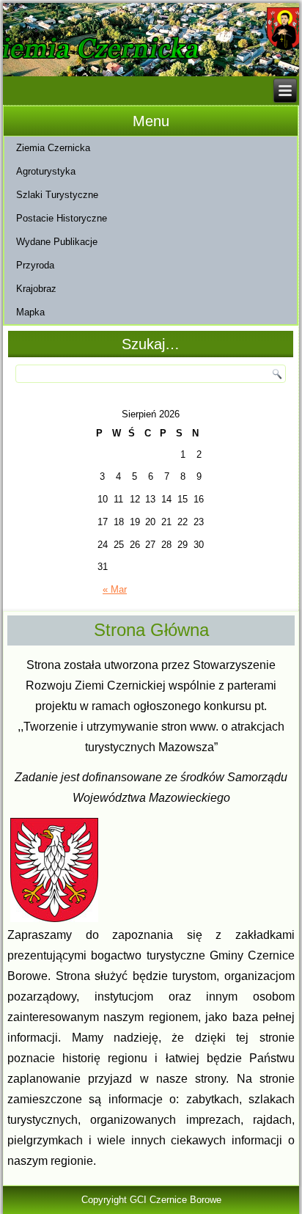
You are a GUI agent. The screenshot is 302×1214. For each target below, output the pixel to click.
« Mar (115, 589)
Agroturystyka (46, 171)
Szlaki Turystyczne (57, 194)
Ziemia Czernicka (53, 147)
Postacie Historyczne (61, 218)
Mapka (30, 312)
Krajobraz (36, 288)
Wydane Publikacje (56, 241)
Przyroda (35, 265)
